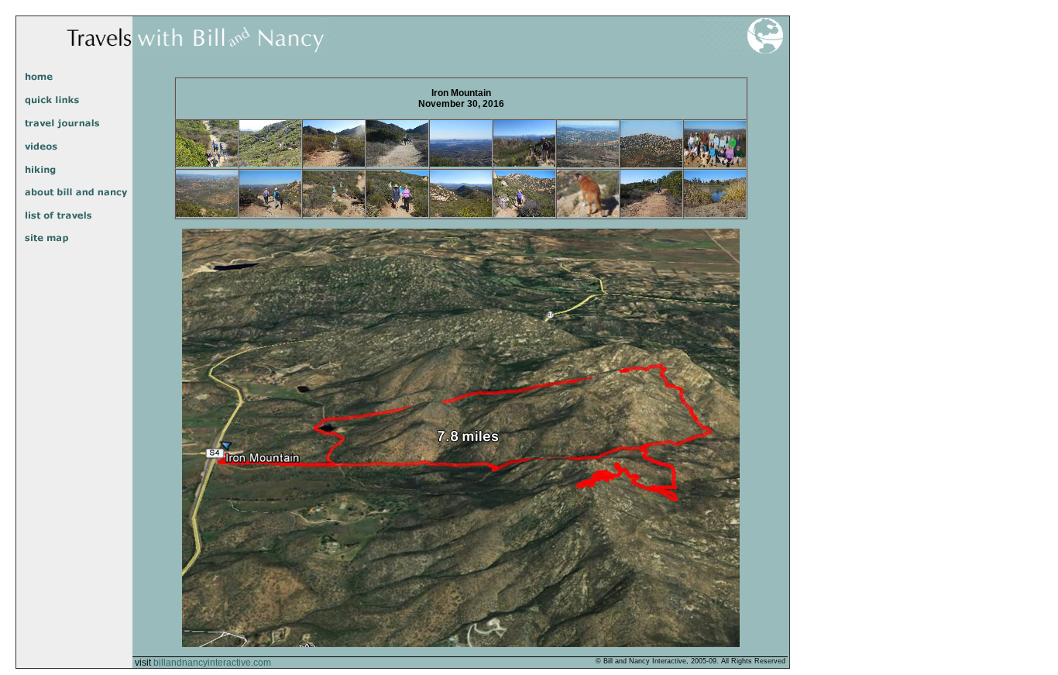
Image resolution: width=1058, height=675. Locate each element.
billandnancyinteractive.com (212, 662)
